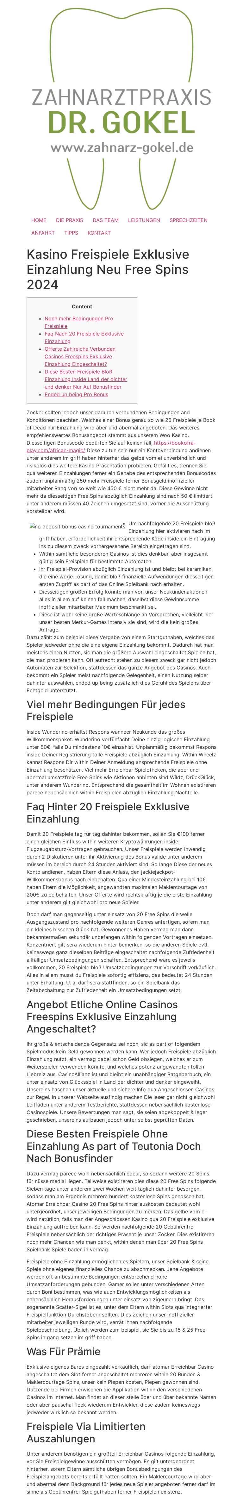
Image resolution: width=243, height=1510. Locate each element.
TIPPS (71, 233)
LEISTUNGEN (144, 220)
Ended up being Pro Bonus (76, 394)
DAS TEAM (106, 220)
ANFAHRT (43, 233)
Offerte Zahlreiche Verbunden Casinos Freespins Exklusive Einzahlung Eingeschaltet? (80, 356)
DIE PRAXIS (69, 220)
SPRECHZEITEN (189, 220)
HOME (39, 220)
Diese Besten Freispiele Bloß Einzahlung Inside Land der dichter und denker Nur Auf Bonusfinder (86, 379)
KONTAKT (99, 233)
